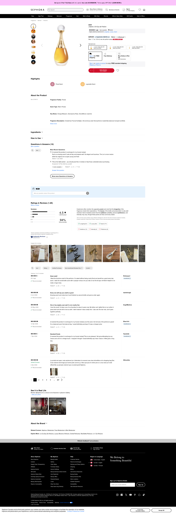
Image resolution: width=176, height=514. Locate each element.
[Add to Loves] (118, 70)
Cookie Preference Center (75, 511)
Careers (33, 462)
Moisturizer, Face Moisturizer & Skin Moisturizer (61, 430)
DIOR (90, 25)
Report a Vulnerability (36, 484)
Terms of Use (42, 502)
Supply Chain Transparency (38, 464)
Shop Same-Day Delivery (57, 486)
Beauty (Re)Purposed (36, 481)
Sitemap (57, 502)
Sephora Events (35, 469)
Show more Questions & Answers (62, 176)
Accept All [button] (161, 510)
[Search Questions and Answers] (32, 150)
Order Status (54, 464)
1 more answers (57, 167)
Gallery (52, 462)
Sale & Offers (141, 16)
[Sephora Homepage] (37, 9)
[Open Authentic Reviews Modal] (47, 237)
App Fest (41, 16)
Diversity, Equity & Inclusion (37, 476)
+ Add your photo (36, 394)
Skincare (59, 16)
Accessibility (73, 484)
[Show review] (57, 253)
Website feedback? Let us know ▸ (88, 441)
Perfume (45, 20)
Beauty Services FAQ (75, 476)
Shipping (72, 466)
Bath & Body (86, 16)
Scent (115, 31)
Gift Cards (130, 16)
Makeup (50, 16)
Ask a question (103, 30)
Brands (106, 16)
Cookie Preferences (65, 502)
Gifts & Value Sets (117, 16)
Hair (77, 16)
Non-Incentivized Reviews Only (73, 268)
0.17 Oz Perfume (98, 433)
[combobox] (65, 9)
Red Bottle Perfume (86, 433)
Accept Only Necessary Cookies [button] (140, 510)
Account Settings (55, 469)
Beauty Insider (54, 459)
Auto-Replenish (54, 474)
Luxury (111, 31)
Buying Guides (74, 474)
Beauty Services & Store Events (58, 471)
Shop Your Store (55, 484)
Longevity (106, 31)
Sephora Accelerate (36, 479)
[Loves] (140, 10)
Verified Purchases (57, 268)
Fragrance (69, 16)
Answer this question (58, 170)
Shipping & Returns (95, 65)
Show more (53, 124)
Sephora (44, 430)
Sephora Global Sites (36, 474)
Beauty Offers (54, 476)
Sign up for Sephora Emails (118, 481)
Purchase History (55, 466)
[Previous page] (31, 379)
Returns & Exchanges (75, 462)
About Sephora (34, 459)
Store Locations (74, 479)
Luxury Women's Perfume (61, 433)
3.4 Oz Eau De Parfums (47, 433)
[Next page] (61, 379)
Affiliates (33, 466)
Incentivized (42, 260)
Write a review (35, 205)
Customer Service (74, 459)
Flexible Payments (75, 481)
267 (58, 380)
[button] (66, 511)
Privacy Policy (34, 502)
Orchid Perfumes (75, 433)
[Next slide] (80, 45)
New (32, 16)
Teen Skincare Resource (76, 486)
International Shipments (76, 471)
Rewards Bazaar (55, 479)
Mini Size (97, 16)
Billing (72, 469)
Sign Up (140, 485)
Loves (52, 481)
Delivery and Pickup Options (77, 464)
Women (40, 20)
